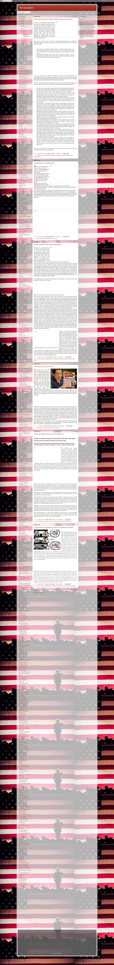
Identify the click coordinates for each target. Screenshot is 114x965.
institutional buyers (23, 459)
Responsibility (22, 667)
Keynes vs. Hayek (22, 482)
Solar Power (21, 741)
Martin (20, 517)
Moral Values (21, 536)
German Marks (22, 379)
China (20, 200)
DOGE (20, 283)
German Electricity (23, 378)
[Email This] (63, 153)
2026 (21, 18)
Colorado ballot (22, 220)
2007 (21, 58)
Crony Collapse (22, 242)
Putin (20, 644)
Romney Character (23, 683)
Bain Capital (21, 136)
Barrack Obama (40, 585)
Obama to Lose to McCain (24, 580)
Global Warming (68, 521)
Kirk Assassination (22, 489)
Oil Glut (20, 593)
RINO (20, 675)
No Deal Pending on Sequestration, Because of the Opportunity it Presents (53, 527)
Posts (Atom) (42, 592)
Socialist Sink (21, 738)
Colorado (21, 219)
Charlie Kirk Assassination (24, 194)
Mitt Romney (21, 533)
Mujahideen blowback (23, 543)
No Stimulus (21, 558)
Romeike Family (37, 156)
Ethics (20, 323)
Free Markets (22, 358)
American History (22, 117)
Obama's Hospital (22, 587)
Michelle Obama (22, 525)
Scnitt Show (21, 706)
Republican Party (22, 662)
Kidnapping (21, 484)
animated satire (22, 120)
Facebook (21, 332)
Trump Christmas (22, 805)
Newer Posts (37, 590)
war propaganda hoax (23, 862)
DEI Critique (21, 259)
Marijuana (21, 516)
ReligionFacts (22, 658)
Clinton (20, 211)
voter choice (21, 848)
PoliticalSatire (22, 634)
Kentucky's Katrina (23, 481)
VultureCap (21, 856)
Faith (20, 334)
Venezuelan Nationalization (24, 844)
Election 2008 (22, 307)
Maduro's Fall (22, 508)
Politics (20, 636)
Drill (20, 287)
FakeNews (21, 339)
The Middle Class (22, 780)
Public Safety (21, 642)
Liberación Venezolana (23, 498)
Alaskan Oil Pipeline (23, 112)
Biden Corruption (22, 147)
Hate (20, 417)
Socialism (45, 427)
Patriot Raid (21, 620)
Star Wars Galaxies (23, 749)
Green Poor (21, 406)
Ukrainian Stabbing (23, 829)
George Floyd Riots (23, 373)
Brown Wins (21, 167)
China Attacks (22, 202)
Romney (20, 681)
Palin (20, 612)
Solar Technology (55, 427)
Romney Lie (21, 684)
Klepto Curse (21, 492)
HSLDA (55, 82)
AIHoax (20, 108)
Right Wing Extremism (23, 672)
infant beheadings (22, 455)
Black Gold (21, 159)
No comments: (60, 357)
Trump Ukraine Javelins (24, 814)
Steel (20, 750)
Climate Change (54, 521)
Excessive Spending (23, 329)
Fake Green (21, 335)
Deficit (20, 258)
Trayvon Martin (22, 797)
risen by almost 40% (61, 320)
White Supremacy (22, 865)
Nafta (20, 546)
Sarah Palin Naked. (23, 703)
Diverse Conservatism (23, 279)
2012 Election (22, 85)
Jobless (20, 471)
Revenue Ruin (22, 668)
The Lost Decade (22, 778)
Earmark (20, 296)
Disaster (20, 276)
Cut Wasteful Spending (23, 243)
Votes (20, 851)
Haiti (20, 411)
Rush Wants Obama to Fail (24, 689)
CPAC (20, 236)
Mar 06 (24, 42)
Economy (21, 304)
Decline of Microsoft (23, 256)
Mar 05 (24, 43)
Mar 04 (24, 45)
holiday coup (21, 440)
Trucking (20, 801)
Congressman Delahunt (24, 226)
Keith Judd (21, 479)
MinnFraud (21, 530)
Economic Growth (22, 299)
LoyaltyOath (21, 503)
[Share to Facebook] (67, 153)
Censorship (21, 188)
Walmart (20, 859)
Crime (20, 237)
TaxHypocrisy (22, 769)
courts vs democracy (23, 234)
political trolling (22, 631)
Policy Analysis (22, 626)
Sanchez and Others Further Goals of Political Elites (47, 244)
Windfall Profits (22, 874)
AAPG (20, 98)
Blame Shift (21, 163)
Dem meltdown (22, 262)
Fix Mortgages (22, 343)
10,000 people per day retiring (40, 184)
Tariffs (20, 761)
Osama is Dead (22, 601)
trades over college (23, 795)
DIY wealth (21, 281)
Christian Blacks (22, 206)
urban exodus (22, 837)
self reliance (21, 709)
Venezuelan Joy (22, 842)
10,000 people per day (43, 174)
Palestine (21, 609)
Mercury (20, 524)
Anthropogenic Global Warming (43, 521)
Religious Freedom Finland (24, 659)
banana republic (22, 137)
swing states (21, 758)
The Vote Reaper (22, 787)
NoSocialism (21, 561)
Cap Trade (21, 182)
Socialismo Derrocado (23, 728)
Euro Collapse (22, 326)
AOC (20, 126)
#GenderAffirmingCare (23, 70)
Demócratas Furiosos (23, 267)
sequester (68, 585)
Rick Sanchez (63, 358)
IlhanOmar (21, 452)
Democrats (21, 269)
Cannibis (21, 178)
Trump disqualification (23, 806)
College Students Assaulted (24, 216)
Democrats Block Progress (24, 270)
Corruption (21, 232)
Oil (19, 590)
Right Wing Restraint (23, 673)
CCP (20, 186)
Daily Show (21, 245)
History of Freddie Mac (23, 432)
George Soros (22, 375)
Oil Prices (21, 596)
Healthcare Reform (23, 424)
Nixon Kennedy (22, 556)
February (23, 47)
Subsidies (21, 753)
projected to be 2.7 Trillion (70, 336)
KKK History (21, 490)
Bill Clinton (21, 155)
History (20, 428)
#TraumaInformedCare (23, 81)
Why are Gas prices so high (24, 870)
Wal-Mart (21, 858)
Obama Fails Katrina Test (24, 573)
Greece (20, 400)
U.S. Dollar (55, 238)
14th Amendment (22, 84)
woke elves (21, 877)
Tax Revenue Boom (23, 764)
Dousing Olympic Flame (24, 286)
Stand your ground (23, 747)
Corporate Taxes (22, 231)
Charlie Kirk (21, 193)
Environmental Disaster (24, 320)
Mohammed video (22, 535)
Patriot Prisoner (22, 618)
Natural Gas (50, 412)
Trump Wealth (22, 816)
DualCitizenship (22, 293)
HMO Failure (21, 436)
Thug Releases (22, 790)
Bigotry (20, 153)
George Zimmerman (23, 376)
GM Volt (20, 393)
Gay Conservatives (23, 368)
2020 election (22, 87)
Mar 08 (24, 38)
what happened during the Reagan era (51, 417)
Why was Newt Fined (23, 872)
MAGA (20, 509)
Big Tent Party (22, 152)
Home (55, 590)
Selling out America (23, 711)
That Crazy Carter (22, 771)
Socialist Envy (22, 733)
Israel (20, 462)
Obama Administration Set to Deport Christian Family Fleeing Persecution (53, 19)
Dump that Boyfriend (23, 295)
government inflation (23, 396)
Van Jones (21, 841)
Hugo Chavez (40, 427)
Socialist (49, 427)
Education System (22, 306)
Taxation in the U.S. (71, 358)
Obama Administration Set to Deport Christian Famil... (26, 35)
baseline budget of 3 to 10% (60, 350)
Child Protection (22, 199)
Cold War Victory (22, 214)
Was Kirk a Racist (22, 864)
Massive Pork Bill (22, 519)
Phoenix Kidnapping (23, 624)
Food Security (22, 351)
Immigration (52, 155)
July (22, 28)
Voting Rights (21, 853)
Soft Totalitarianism (23, 739)
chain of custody (22, 191)
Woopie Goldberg (22, 879)
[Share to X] (65, 153)
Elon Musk (21, 318)
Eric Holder (39, 155)
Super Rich (21, 755)
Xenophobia (21, 882)
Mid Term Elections (23, 527)
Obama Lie (21, 576)
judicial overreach (22, 476)
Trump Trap (21, 811)
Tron (20, 800)
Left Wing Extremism (23, 497)
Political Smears (22, 629)
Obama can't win (22, 572)
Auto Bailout (21, 129)
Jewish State (21, 470)
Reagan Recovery (22, 653)
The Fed (20, 772)
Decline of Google (22, 253)
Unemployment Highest (24, 833)
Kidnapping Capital (23, 485)
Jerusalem (21, 468)
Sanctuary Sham (22, 698)
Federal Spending (56, 358)
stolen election (22, 752)
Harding (20, 416)
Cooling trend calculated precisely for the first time (50, 440)
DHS (20, 275)
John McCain (21, 473)
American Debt (22, 116)
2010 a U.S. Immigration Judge (42, 22)
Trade (20, 794)
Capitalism (21, 183)
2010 (21, 53)
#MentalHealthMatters (23, 78)
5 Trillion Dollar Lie (23, 93)
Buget (20, 171)
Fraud (20, 353)
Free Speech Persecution (24, 359)
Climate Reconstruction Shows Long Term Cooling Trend (49, 434)
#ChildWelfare (22, 68)
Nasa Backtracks (22, 547)
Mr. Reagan (21, 541)
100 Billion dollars (54, 408)
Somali (20, 744)
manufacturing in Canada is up (41, 321)
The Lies (21, 777)
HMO (20, 435)
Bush (20, 172)
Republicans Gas (22, 664)
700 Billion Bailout (22, 95)
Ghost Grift (21, 381)
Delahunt (21, 261)
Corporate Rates (63, 321)
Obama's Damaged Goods (24, 584)
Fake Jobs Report (22, 337)
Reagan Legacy (22, 651)
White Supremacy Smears (24, 867)
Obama (20, 564)
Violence (20, 846)
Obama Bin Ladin (22, 570)
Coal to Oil (21, 213)
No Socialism (26, 7)
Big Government (22, 148)
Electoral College (22, 312)
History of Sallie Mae (23, 433)
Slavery (20, 717)
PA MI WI (21, 605)
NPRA (20, 563)
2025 (21, 19)
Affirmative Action (22, 100)
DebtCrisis (21, 251)
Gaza (20, 370)
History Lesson (22, 430)
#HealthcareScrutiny (23, 73)
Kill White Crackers (23, 487)
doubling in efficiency (67, 412)
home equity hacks (23, 441)
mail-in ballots (22, 512)
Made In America (22, 504)
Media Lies (21, 522)
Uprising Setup (22, 836)
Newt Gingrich (22, 555)
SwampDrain (21, 757)
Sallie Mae (21, 696)
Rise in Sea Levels (23, 676)
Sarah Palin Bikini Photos (24, 701)
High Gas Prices (22, 425)
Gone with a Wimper (23, 394)
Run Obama (21, 686)
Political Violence (22, 632)
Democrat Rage (22, 266)
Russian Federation (23, 692)
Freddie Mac (21, 356)
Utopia (20, 839)
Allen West (21, 114)
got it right (74, 532)
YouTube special (22, 883)
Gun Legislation (22, 408)
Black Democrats (22, 158)
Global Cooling (61, 521)
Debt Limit (21, 250)
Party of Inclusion (22, 617)
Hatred (20, 419)
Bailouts (20, 134)
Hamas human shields (23, 414)
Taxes (20, 768)
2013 (21, 25)
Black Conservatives (23, 156)
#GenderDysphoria (23, 71)
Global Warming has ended (24, 388)
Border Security (22, 164)
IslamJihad (21, 460)
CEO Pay (21, 190)
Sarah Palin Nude (22, 704)
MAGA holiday (22, 511)
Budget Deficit (47, 585)
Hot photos (21, 446)
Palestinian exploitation (23, 610)
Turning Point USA (23, 819)
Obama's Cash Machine (24, 583)
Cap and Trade (22, 180)
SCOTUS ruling (22, 707)
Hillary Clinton (22, 427)
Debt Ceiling (21, 248)
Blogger (59, 953)
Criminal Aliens (22, 240)
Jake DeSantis (22, 466)
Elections (21, 311)
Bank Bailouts (22, 139)
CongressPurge (22, 229)
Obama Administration (68, 155)
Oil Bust (20, 592)
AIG (20, 105)
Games (20, 367)
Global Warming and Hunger (25, 386)
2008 (21, 56)
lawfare (20, 495)
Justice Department (59, 155)
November (23, 26)
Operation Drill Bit (22, 598)
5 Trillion (20, 92)
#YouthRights (21, 82)
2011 (21, 51)
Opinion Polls (21, 600)
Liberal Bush (21, 500)
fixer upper (21, 348)
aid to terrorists (22, 103)
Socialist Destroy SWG (23, 731)
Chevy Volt (21, 197)
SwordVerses (21, 760)
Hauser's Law (22, 421)
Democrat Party (22, 264)
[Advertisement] (23, 908)
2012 (21, 50)
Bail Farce (21, 131)
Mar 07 (24, 40)
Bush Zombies (22, 174)
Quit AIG (20, 647)
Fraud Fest (21, 354)
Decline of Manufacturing (24, 255)
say (69, 553)
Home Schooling (45, 155)
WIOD (35, 360)
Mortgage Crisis (22, 538)
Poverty (20, 637)
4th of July (21, 90)
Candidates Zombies (23, 177)
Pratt (20, 639)
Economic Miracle (22, 301)
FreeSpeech (21, 365)
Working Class (22, 880)
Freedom (21, 362)
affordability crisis (22, 101)
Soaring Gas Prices (23, 723)
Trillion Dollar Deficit (48, 238)
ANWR (20, 125)
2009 (21, 55)
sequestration (73, 585)
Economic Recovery (23, 303)
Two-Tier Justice (22, 821)
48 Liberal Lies (22, 89)
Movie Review (22, 539)
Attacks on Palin (22, 128)
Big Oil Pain (21, 150)
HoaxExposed (22, 438)
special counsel (22, 745)
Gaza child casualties (23, 371)
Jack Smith (21, 465)
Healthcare (21, 422)
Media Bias (21, 520)
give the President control (69, 571)
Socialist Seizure (22, 734)
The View (21, 786)
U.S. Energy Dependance (24, 825)
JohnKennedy (22, 474)
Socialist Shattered (23, 736)
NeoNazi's (21, 553)
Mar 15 (24, 31)
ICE (19, 451)
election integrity (22, 309)
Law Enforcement (22, 493)
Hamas (20, 413)
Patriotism (21, 621)
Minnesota (21, 528)
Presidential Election (23, 640)
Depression (21, 273)
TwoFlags (21, 822)
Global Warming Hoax (23, 391)
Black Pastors (22, 161)
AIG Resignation (22, 106)
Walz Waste (21, 861)
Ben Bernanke (22, 142)
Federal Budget (49, 358)
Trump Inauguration (23, 809)
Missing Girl (21, 531)
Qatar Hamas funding (23, 645)
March (22, 30)
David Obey (21, 247)
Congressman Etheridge (24, 228)
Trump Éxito (21, 808)
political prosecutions (23, 628)
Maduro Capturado (23, 506)
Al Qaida (20, 111)
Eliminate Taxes (22, 316)
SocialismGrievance (23, 726)
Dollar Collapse (40, 238)
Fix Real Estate (22, 345)
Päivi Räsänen (22, 607)
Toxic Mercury (22, 792)
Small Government (23, 722)
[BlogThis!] (64, 153)
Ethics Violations (22, 324)
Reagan (20, 650)
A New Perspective (23, 97)
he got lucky (36, 378)
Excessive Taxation (41, 358)
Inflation (20, 457)
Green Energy (22, 402)
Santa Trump (21, 700)
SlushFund (21, 719)
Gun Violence (22, 409)
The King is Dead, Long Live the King (43, 366)
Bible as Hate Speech (23, 144)
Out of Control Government (24, 603)
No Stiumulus (21, 559)
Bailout (20, 133)
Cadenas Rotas (22, 175)
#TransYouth (21, 79)
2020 (21, 21)
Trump (20, 803)
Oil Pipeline (21, 595)
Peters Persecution (23, 623)
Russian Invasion (22, 693)
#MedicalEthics (22, 76)
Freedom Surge (22, 363)
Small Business (22, 720)
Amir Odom (21, 119)
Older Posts (73, 590)
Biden (20, 145)
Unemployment (22, 831)
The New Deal (22, 781)
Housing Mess (22, 447)
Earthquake (21, 298)
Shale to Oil (21, 715)
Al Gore (20, 109)
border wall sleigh (22, 166)
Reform (20, 655)
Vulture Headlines (22, 854)
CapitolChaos (22, 185)
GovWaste (21, 399)
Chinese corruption (23, 203)
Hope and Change (23, 444)
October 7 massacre (23, 589)
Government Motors (23, 397)
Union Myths (21, 834)
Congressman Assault (23, 224)
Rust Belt (21, 695)
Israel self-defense (23, 463)
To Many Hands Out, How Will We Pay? (44, 163)
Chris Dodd (21, 205)
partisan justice (22, 615)
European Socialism (23, 328)
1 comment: (58, 153)
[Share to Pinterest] (68, 153)
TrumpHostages (22, 817)
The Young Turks (22, 789)
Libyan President (22, 501)
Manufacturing (22, 514)
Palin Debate (21, 613)
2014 (21, 23)
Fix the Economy (22, 347)
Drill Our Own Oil (22, 292)
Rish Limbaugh (22, 678)
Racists (20, 648)
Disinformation (22, 278)
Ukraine (20, 828)
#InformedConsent (23, 74)
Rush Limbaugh (22, 687)
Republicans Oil (22, 665)
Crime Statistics (22, 239)
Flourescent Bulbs (22, 350)
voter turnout (21, 850)
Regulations (21, 656)
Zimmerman (21, 885)
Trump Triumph (22, 813)
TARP (20, 763)
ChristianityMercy (22, 208)
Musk (20, 544)
